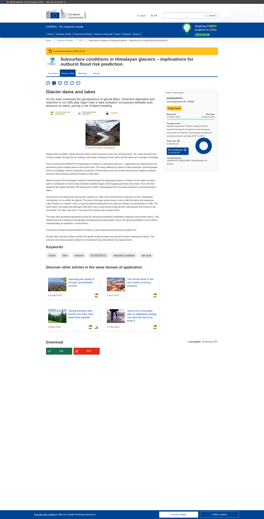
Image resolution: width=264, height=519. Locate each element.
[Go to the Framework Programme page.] (51, 61)
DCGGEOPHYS (98, 255)
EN (54, 83)
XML (61, 351)
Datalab (126, 34)
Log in (143, 15)
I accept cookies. (178, 514)
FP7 (81, 40)
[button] (154, 16)
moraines (79, 255)
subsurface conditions (124, 255)
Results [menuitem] (96, 73)
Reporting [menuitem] (82, 73)
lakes (65, 255)
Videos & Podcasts (103, 34)
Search (136, 34)
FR (66, 83)
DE (48, 83)
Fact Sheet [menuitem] (53, 73)
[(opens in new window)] (68, 13)
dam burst (146, 255)
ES (60, 83)
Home (50, 34)
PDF (89, 351)
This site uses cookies (45, 514)
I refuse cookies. (219, 514)
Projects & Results (83, 34)
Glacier (52, 255)
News (117, 34)
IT (72, 83)
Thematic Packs (63, 34)
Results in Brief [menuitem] (67, 73)
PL (78, 83)
